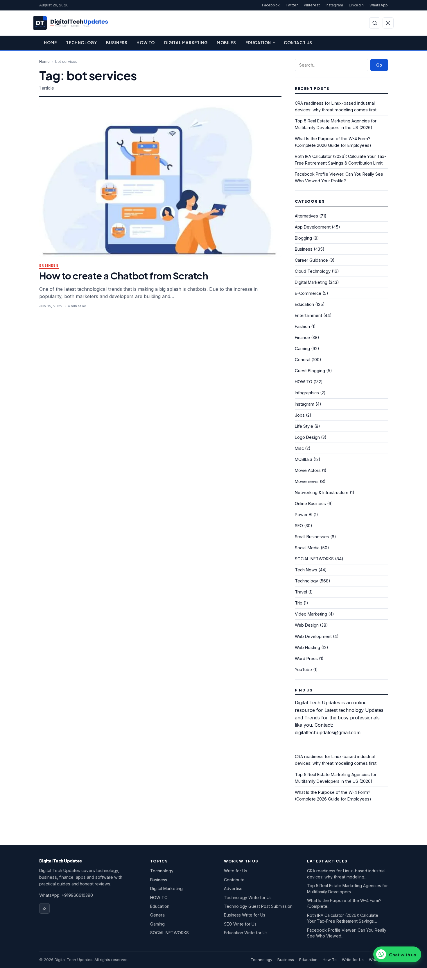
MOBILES (303, 459)
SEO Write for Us (240, 923)
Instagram (334, 5)
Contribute (234, 879)
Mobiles (226, 42)
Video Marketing (311, 614)
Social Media (307, 547)
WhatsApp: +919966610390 (66, 895)
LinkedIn (356, 5)
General (302, 359)
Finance (302, 337)
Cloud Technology (313, 271)
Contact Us (298, 42)
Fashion (302, 326)
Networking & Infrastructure (322, 492)
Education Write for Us (246, 932)
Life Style (304, 426)
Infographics (307, 392)
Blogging (303, 238)
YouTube (303, 669)
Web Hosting (307, 647)
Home (50, 42)
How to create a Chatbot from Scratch (123, 275)
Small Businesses (312, 536)
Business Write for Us (244, 914)
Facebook (271, 5)
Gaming (302, 348)
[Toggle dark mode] (388, 22)
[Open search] (374, 22)
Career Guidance (311, 260)
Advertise (233, 888)
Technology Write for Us (248, 897)
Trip (298, 602)
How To (146, 42)
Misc (299, 448)
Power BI (303, 514)
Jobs (300, 415)
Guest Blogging (310, 370)
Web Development (313, 636)
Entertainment (308, 315)
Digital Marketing (185, 42)
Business (116, 42)
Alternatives (306, 215)
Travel (301, 591)
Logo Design (307, 437)
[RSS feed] (44, 908)
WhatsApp (378, 5)
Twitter (292, 5)
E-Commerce (308, 293)
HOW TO (303, 381)
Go (379, 65)
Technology (81, 42)
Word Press (306, 658)
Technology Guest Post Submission (258, 906)
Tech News (306, 569)
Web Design (307, 625)
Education (258, 42)
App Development (313, 226)
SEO (299, 525)
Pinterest (312, 5)
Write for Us (235, 870)
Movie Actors (308, 470)
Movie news (307, 481)
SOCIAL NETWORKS (314, 558)
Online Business (310, 503)
